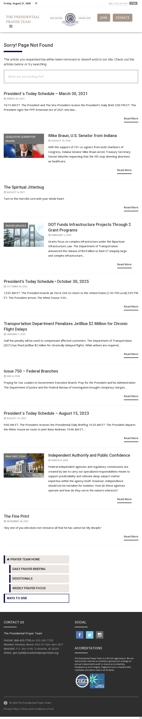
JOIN (103, 17)
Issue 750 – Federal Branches (31, 371)
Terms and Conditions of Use (37, 708)
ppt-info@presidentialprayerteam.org (35, 652)
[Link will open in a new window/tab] (79, 635)
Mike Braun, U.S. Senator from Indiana (82, 135)
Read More (131, 118)
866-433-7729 (22, 640)
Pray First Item (15, 456)
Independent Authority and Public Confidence (89, 455)
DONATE (122, 17)
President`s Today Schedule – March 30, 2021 (46, 93)
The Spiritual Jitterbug (24, 187)
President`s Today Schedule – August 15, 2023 (46, 413)
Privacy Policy (11, 708)
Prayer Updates (16, 225)
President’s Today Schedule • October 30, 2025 (46, 281)
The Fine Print (16, 516)
